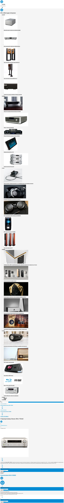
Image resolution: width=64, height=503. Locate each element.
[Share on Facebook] (33, 458)
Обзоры (3, 96)
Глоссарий (4, 399)
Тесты (3, 168)
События (5, 398)
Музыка (3, 397)
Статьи (3, 330)
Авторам (3, 4)
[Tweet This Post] (33, 406)
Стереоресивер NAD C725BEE (5, 411)
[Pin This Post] (33, 407)
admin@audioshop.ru (3, 425)
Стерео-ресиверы (3, 403)
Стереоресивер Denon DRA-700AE (6, 405)
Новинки (3, 249)
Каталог (3, 14)
